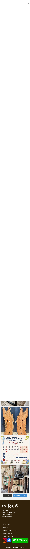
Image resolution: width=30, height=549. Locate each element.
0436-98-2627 (8, 514)
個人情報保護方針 (7, 533)
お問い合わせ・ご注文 (9, 536)
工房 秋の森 (13, 547)
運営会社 (5, 527)
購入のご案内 (6, 524)
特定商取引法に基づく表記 (10, 530)
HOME (5, 521)
